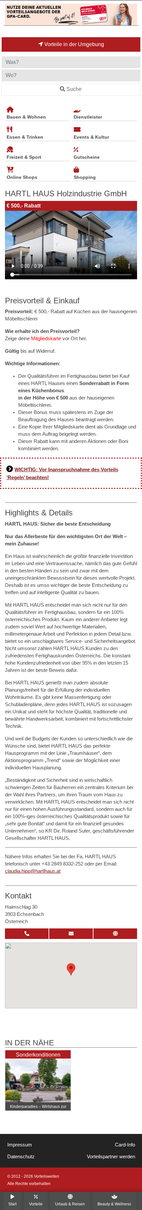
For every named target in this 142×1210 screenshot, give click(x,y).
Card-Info (125, 1144)
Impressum (19, 1144)
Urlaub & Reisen (70, 1204)
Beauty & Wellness (114, 1204)
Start (12, 1204)
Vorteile (36, 1204)
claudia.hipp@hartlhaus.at (32, 871)
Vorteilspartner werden (111, 1156)
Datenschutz (21, 1156)
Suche (74, 89)
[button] (71, 969)
